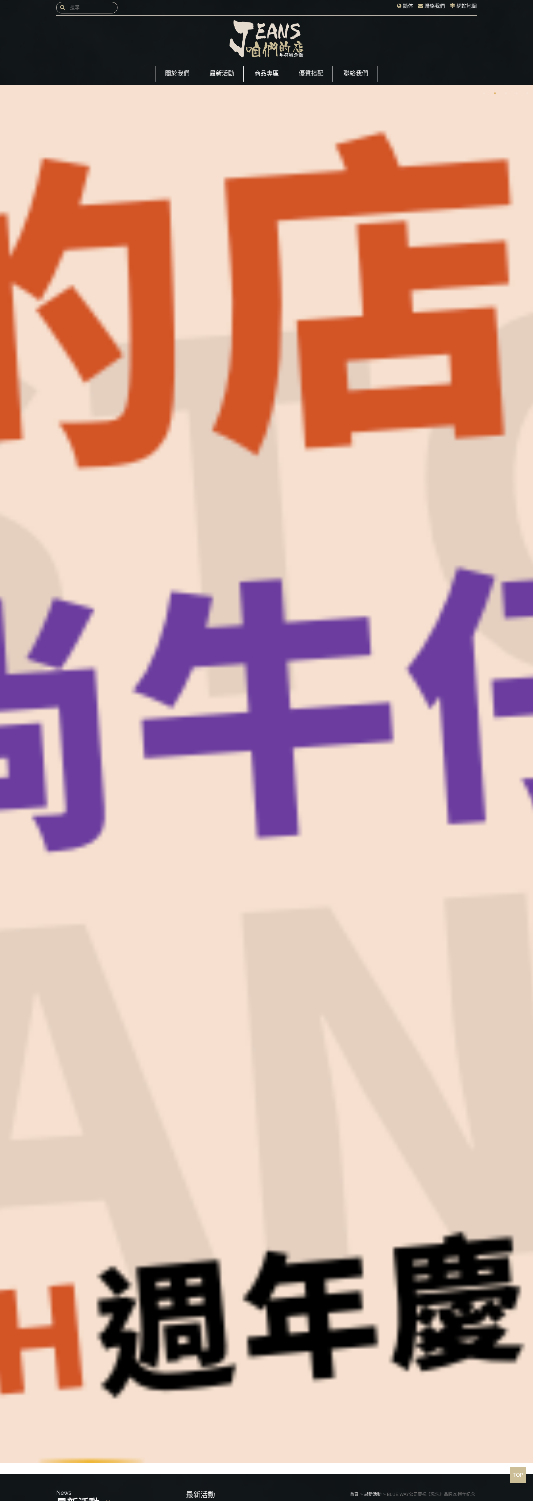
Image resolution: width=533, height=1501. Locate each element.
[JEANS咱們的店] (266, 38)
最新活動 (222, 73)
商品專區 (266, 73)
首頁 (354, 1494)
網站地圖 (466, 6)
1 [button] (484, 93)
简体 (408, 6)
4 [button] (516, 93)
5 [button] (527, 93)
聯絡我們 (435, 6)
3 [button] (505, 93)
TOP (518, 1475)
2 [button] (495, 93)
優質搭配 (311, 73)
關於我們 (177, 73)
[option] (266, 774)
